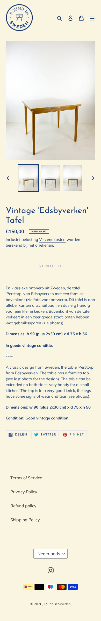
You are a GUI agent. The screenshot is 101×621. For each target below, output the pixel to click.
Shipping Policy (25, 519)
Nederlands (49, 553)
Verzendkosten (52, 239)
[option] (28, 178)
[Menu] (92, 17)
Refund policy (23, 505)
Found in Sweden (57, 604)
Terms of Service (26, 477)
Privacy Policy (23, 491)
